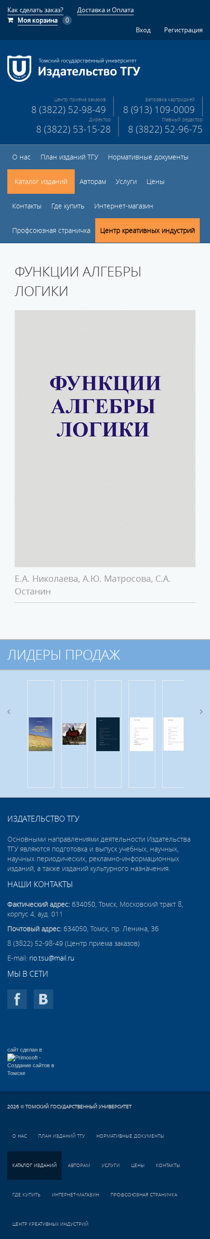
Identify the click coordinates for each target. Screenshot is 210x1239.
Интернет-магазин (123, 206)
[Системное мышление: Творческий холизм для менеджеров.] (175, 734)
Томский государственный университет (78, 1106)
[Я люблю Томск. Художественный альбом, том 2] (74, 734)
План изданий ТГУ (69, 157)
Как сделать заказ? (35, 10)
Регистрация (183, 30)
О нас (21, 157)
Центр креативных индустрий (147, 230)
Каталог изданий (41, 181)
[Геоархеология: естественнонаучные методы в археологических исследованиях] (40, 734)
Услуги (126, 181)
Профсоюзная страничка (51, 230)
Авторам (93, 181)
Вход (143, 30)
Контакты (27, 206)
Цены (156, 181)
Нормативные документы (148, 157)
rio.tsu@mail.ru (51, 958)
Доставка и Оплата (105, 10)
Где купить (67, 206)
